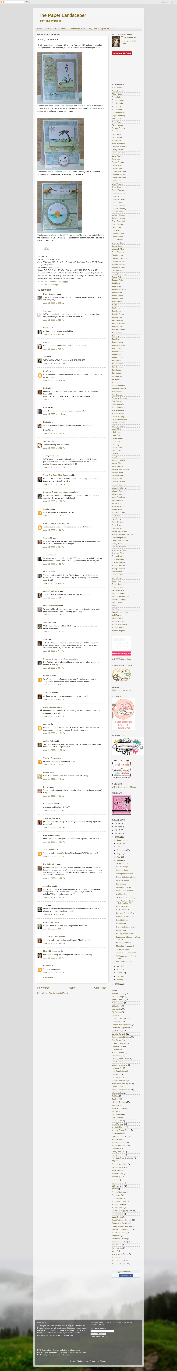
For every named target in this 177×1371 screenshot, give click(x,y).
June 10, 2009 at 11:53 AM (54, 434)
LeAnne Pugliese (119, 426)
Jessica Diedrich (118, 324)
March (119, 973)
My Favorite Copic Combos (101, 29)
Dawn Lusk (116, 227)
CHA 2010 (116, 1015)
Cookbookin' (117, 1022)
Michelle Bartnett (119, 485)
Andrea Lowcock (118, 113)
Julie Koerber (117, 364)
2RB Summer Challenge (126, 897)
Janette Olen (117, 293)
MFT (114, 1111)
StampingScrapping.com (122, 1211)
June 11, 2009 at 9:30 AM (53, 810)
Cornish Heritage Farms (122, 1025)
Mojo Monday (117, 1124)
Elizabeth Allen (118, 249)
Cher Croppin (117, 184)
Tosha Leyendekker (52, 937)
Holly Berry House (119, 1080)
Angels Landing (118, 1000)
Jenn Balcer (117, 311)
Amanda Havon (118, 97)
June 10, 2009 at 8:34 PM (53, 668)
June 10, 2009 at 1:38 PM (53, 530)
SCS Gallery (60, 29)
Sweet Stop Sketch (119, 1223)
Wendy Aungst (118, 621)
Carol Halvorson (118, 153)
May (119, 966)
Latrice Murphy (118, 417)
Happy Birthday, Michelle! (126, 877)
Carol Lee (116, 159)
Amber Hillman (118, 100)
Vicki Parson (117, 615)
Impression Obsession (121, 1090)
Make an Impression (120, 1108)
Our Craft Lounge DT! (125, 962)
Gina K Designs (118, 1062)
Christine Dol (117, 196)
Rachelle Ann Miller (120, 1164)
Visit (121, 659)
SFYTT (115, 1189)
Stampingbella (117, 1208)
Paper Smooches (119, 1143)
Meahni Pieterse (50, 951)
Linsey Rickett (117, 438)
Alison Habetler (118, 91)
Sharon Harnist (118, 559)
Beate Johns (117, 131)
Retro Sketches (118, 1170)
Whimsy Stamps (118, 1260)
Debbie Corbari (118, 234)
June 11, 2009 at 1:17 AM (53, 765)
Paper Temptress (119, 1146)
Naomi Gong (117, 503)
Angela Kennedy (118, 116)
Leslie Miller (117, 429)
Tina (45, 905)
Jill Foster (116, 336)
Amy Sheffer (117, 109)
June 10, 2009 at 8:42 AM (53, 334)
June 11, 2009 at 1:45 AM (53, 779)
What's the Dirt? (122, 906)
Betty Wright (117, 137)
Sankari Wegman (119, 547)
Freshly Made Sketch (120, 1059)
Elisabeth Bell (117, 1046)
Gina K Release (122, 880)
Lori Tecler (116, 451)
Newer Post (43, 987)
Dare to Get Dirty (119, 1034)
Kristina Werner (118, 413)
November (121, 843)
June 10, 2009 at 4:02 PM (53, 564)
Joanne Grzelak (118, 345)
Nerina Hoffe (117, 510)
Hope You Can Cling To (121, 1084)
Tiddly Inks (116, 1236)
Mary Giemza (117, 466)
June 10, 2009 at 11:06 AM (54, 400)
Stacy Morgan (49, 818)
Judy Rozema (117, 358)
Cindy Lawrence (118, 206)
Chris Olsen (116, 187)
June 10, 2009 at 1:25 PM (53, 516)
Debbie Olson (117, 237)
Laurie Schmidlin (118, 423)
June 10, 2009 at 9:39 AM (53, 349)
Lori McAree (117, 448)
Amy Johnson (117, 106)
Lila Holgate (117, 432)
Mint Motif (116, 1118)
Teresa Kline (117, 603)
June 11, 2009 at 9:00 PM (53, 856)
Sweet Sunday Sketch (121, 1226)
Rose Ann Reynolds (120, 541)
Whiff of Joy (116, 1257)
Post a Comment (47, 977)
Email (48, 29)
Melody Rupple (118, 476)
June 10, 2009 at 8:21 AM (53, 320)
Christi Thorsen (118, 190)
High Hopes (116, 1077)
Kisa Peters (116, 401)
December (121, 840)
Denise (46, 772)
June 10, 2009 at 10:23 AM (54, 363)
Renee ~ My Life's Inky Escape (124, 534)
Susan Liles (116, 581)
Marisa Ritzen (117, 463)
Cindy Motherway (119, 209)
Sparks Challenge (119, 1192)
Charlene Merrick (119, 175)
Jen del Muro (117, 302)
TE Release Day (123, 949)
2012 (117, 827)
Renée (46, 371)
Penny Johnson (118, 1155)
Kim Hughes (117, 395)
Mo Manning (117, 1121)
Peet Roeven (117, 528)
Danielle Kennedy (119, 218)
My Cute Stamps (118, 1127)
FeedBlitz (104, 1336)
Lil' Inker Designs (119, 1102)
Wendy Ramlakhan (119, 624)
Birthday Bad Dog (123, 943)
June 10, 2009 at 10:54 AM (54, 380)
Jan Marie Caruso (119, 289)
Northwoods (117, 1133)
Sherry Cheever (118, 569)
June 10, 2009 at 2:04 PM (53, 547)
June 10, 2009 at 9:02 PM (53, 699)
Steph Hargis (117, 578)
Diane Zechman (118, 243)
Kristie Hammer (118, 410)
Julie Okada (117, 367)
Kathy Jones (48, 922)
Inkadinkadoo (117, 1093)
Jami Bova (116, 283)
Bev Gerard (116, 141)
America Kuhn (117, 103)
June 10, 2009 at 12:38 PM (54, 484)
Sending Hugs (122, 870)
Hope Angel (121, 923)
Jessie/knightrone (51, 591)
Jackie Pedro (49, 741)
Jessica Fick (117, 327)
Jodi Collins (48, 850)
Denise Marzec (130, 37)
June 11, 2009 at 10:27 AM (54, 827)
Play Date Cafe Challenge (122, 1158)
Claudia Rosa (117, 212)
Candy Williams (118, 150)
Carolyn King (49, 758)
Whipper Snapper (119, 1263)
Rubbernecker (117, 1174)
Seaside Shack (122, 920)
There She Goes (118, 1232)
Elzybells (115, 1049)
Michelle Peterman (119, 488)
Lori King (115, 445)
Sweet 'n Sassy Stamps (121, 1220)
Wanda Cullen (117, 618)
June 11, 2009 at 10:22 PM (54, 878)
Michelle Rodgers (119, 491)
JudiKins (115, 1096)
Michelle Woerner (51, 606)
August (120, 854)
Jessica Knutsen (118, 330)
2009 (117, 837)
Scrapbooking (117, 1183)
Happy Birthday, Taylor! (125, 927)
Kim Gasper (117, 392)
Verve (114, 1251)
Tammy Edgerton (119, 593)
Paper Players (117, 1139)
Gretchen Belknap (119, 258)
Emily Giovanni (118, 252)
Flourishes (116, 1056)
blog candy (116, 1009)
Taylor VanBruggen (120, 600)
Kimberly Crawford (119, 398)
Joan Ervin (48, 886)
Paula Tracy (117, 525)
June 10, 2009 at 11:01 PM (54, 733)
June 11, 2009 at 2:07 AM (53, 796)
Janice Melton (117, 296)
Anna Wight (116, 122)
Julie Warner (117, 373)
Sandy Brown (117, 544)
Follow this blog (126, 1275)
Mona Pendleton (118, 497)
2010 (117, 834)
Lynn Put (115, 457)
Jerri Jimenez (117, 320)
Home (39, 29)
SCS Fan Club (117, 1186)
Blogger (103, 1361)
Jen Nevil (115, 305)
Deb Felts (116, 230)
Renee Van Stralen (119, 531)
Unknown (47, 676)
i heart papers (117, 1087)
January (120, 980)
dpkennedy (48, 555)
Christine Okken (118, 199)
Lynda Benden (49, 864)
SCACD (115, 1180)
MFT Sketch (117, 1115)
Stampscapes (117, 1214)
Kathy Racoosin (118, 386)
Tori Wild (115, 609)
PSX (113, 1161)
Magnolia (115, 1105)
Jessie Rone (117, 333)
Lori (45, 388)
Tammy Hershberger (120, 596)
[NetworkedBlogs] (125, 1272)
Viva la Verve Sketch (120, 1254)
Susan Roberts (118, 584)
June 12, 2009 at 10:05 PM (54, 943)
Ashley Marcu (117, 125)
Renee (46, 966)
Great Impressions (119, 1065)
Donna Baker (117, 246)
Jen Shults (116, 308)
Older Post (100, 987)
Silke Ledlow (49, 804)
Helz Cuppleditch (119, 1071)
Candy (46, 509)
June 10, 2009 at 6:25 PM (53, 598)
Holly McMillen (118, 271)
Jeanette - (47, 623)
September (121, 850)
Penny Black (117, 1152)
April (119, 969)
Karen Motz (116, 379)
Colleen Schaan (118, 215)
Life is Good (121, 884)
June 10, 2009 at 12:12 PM (54, 467)
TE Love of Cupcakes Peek (127, 953)
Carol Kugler (117, 156)
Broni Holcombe (118, 144)
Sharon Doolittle (118, 556)
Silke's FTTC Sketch (124, 891)
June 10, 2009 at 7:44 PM (53, 651)
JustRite (115, 1099)
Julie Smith (116, 370)
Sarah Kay (116, 1177)
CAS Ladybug (122, 894)
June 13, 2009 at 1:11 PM (53, 972)
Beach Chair (121, 930)
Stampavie (116, 1195)
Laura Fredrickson (119, 420)
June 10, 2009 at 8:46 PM (53, 685)
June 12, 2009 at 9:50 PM (53, 929)
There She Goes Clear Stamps (56, 475)
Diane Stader (117, 240)
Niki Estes (116, 516)
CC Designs (117, 1012)
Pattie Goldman (118, 522)
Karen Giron (117, 376)
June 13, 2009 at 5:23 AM (53, 958)
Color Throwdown (119, 1018)
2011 (117, 830)
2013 (117, 823)
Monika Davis (117, 500)
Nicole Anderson (118, 513)
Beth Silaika (116, 134)
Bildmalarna (117, 1006)
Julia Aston (116, 361)
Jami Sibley (116, 286)
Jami (45, 724)
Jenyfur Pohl (117, 317)
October (120, 847)
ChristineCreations (51, 707)
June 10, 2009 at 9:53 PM (53, 716)
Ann (45, 342)
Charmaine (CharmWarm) (54, 523)
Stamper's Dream (119, 1201)
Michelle (47, 572)
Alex (45, 639)
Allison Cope (117, 94)
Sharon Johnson (118, 562)
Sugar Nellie (117, 1217)
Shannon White (118, 553)
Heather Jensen (118, 261)
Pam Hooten (117, 519)
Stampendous (117, 1198)
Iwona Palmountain (120, 274)
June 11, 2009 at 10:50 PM (54, 897)
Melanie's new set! (123, 887)
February (121, 976)
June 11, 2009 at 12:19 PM (54, 842)
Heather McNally (118, 268)
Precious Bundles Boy (125, 913)
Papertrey (116, 1149)
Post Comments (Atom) (58, 993)
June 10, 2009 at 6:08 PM (53, 583)
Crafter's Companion (120, 1028)
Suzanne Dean (118, 587)
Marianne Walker (119, 460)
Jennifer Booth (118, 314)
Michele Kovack (118, 482)
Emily (45, 787)
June (119, 860)
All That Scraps (118, 997)
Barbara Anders (118, 128)
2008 (117, 984)
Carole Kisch (117, 165)
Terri (45, 311)
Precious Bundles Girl (125, 917)
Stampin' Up (117, 1205)
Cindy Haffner (117, 202)
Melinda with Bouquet (125, 946)
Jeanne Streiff (117, 299)
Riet (45, 422)
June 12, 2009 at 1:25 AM (53, 914)
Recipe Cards (117, 1167)
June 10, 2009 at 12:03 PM (54, 448)
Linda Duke (116, 435)
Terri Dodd (116, 606)
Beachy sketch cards (124, 934)
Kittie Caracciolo (118, 404)
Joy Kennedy (117, 354)
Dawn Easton (49, 294)
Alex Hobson (117, 88)
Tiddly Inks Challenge (120, 1239)
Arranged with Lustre (124, 874)
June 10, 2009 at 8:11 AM (53, 303)
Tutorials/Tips (117, 1248)
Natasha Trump (118, 506)
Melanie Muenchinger (121, 469)
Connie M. (47, 538)
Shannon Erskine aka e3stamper (57, 492)
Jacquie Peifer (117, 280)
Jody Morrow (117, 351)
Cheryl (46, 328)
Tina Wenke (117, 1245)
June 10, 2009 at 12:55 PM (54, 501)
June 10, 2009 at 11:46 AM (54, 414)
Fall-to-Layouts (118, 1052)
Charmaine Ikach (119, 178)
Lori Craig (116, 441)
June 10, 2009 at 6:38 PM (53, 615)
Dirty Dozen (116, 1040)
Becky (46, 407)
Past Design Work (77, 29)
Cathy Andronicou (119, 171)
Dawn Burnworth (118, 221)
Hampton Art (117, 1068)
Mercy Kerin (117, 479)
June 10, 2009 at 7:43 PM (53, 632)
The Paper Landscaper (62, 15)
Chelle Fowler (117, 181)
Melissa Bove (117, 472)
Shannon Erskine (119, 550)
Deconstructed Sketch (121, 1037)
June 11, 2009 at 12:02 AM (54, 750)
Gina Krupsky (117, 255)
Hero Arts (115, 1074)
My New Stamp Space (121, 1130)
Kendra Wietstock (119, 389)
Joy (45, 357)
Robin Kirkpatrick (119, 538)
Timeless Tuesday (119, 1242)
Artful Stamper (118, 1003)
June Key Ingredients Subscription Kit (125, 902)
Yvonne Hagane (118, 631)
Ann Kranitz (48, 693)
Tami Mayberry (118, 590)
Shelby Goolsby (118, 565)
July (119, 857)
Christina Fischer (119, 193)
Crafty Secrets (117, 1031)
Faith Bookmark (122, 910)
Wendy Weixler (118, 628)
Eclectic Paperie (118, 1043)
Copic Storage (122, 867)
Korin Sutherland (119, 407)
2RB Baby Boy (122, 863)
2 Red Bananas (118, 994)
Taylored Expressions (120, 1229)
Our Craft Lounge (51, 285)
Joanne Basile (117, 342)
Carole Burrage (118, 162)
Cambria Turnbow (119, 147)
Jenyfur (46, 441)
